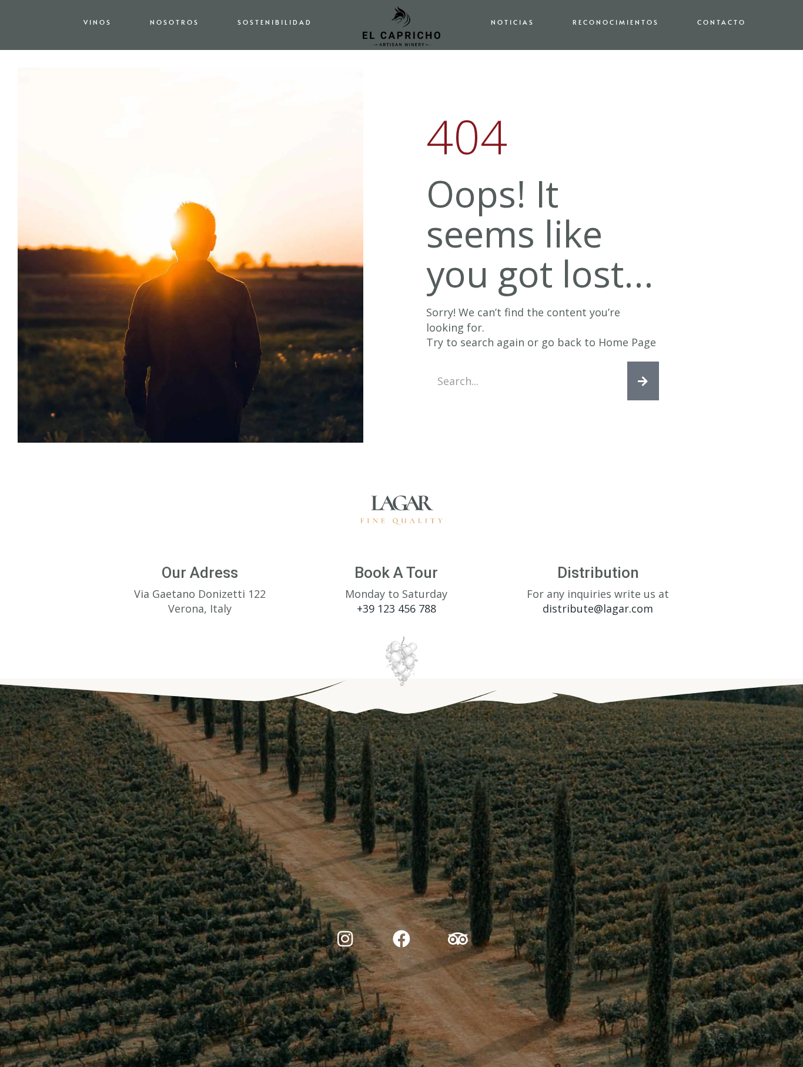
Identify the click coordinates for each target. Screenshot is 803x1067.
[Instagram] (345, 938)
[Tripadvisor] (458, 938)
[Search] (643, 381)
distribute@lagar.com (598, 608)
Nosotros (174, 22)
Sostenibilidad (274, 22)
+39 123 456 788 (396, 608)
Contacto (721, 22)
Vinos (97, 22)
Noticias (512, 22)
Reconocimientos (616, 22)
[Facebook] (401, 938)
